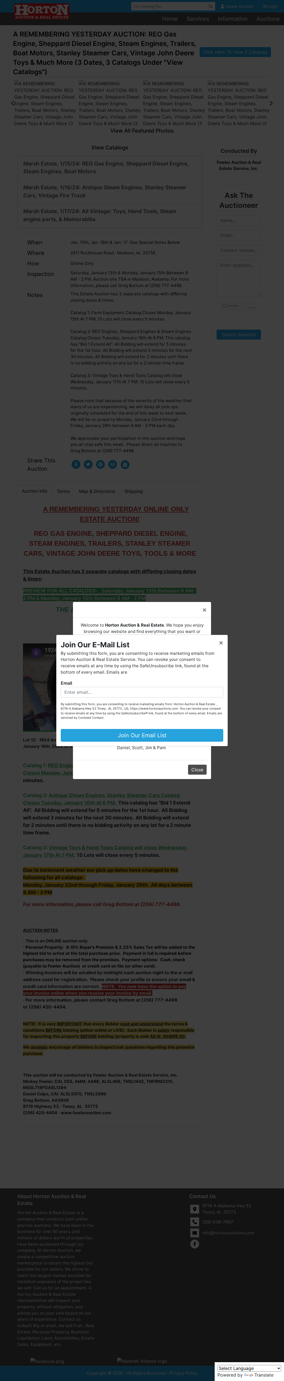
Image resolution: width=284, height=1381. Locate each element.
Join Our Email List (142, 735)
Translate (263, 1375)
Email (66, 683)
